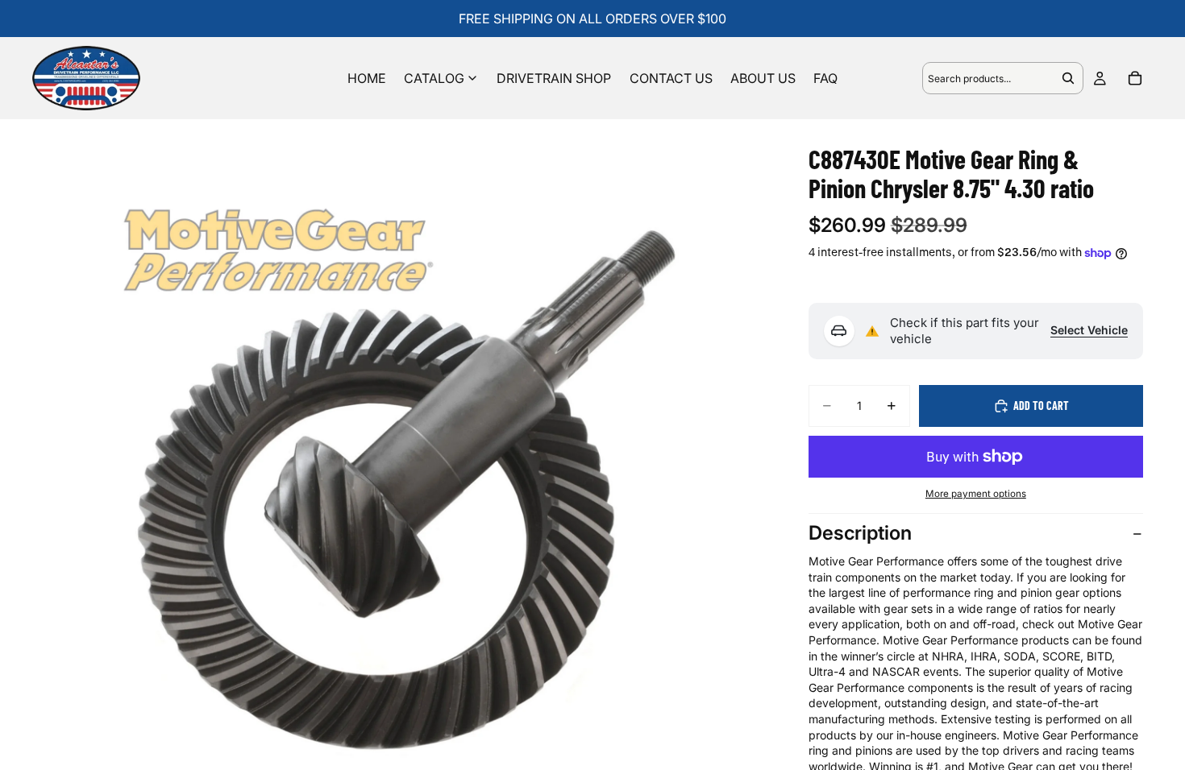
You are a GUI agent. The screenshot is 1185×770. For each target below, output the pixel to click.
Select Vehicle (1089, 330)
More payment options (975, 493)
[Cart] (1135, 78)
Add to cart (1041, 405)
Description (860, 532)
